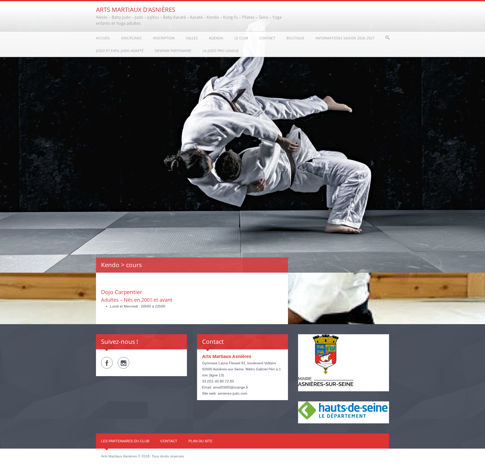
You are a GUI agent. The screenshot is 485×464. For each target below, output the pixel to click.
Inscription (164, 38)
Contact (267, 38)
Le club (241, 38)
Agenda (216, 38)
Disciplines (131, 38)
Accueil (103, 38)
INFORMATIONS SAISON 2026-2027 (345, 38)
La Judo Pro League (221, 50)
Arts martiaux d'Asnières (135, 9)
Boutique (295, 38)
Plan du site (200, 441)
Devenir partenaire (173, 50)
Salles (192, 38)
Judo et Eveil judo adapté (120, 50)
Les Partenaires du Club (125, 441)
